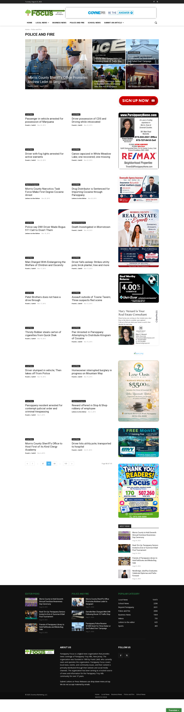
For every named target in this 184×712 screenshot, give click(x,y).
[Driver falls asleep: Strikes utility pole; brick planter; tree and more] (92, 249)
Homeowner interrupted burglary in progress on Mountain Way (92, 372)
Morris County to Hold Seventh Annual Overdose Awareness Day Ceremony (144, 534)
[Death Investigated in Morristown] (92, 214)
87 (43, 464)
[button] (156, 23)
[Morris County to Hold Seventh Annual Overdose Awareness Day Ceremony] (124, 535)
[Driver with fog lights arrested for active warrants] (45, 140)
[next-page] (72, 464)
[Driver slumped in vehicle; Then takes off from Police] (45, 357)
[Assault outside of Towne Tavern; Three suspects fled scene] (92, 284)
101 (66, 464)
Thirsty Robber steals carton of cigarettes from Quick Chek (43, 334)
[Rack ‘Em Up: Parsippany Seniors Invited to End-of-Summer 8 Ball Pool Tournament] (124, 548)
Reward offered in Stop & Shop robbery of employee (89, 407)
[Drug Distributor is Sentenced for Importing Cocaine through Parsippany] (92, 175)
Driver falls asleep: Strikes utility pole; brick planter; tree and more (90, 263)
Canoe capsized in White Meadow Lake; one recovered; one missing (91, 155)
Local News (133, 83)
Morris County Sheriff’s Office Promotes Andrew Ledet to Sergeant (97, 601)
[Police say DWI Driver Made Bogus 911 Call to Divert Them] (45, 214)
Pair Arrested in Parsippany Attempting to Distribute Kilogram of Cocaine (91, 335)
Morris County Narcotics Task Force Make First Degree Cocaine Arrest (44, 192)
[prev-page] (27, 464)
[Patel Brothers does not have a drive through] (45, 284)
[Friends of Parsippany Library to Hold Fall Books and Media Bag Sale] (124, 561)
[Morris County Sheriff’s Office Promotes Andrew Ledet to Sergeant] (58, 64)
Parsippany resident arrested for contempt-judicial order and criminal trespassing (43, 408)
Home (27, 29)
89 (54, 464)
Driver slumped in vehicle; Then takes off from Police (43, 372)
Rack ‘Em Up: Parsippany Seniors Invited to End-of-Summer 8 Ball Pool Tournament (145, 547)
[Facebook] (153, 1)
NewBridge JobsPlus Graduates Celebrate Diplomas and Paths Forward (144, 573)
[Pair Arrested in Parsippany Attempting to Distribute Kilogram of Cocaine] (92, 319)
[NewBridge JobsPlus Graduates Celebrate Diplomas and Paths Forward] (124, 574)
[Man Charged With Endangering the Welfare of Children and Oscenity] (45, 249)
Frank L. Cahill (30, 125)
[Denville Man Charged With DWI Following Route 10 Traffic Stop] (108, 51)
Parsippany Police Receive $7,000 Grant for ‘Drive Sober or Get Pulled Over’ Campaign (98, 625)
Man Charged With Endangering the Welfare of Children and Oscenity (45, 263)
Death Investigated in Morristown (91, 226)
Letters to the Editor (32, 198)
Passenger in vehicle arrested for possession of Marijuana (44, 120)
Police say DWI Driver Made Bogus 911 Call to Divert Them (45, 228)
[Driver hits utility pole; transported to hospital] (92, 430)
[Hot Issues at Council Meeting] (142, 76)
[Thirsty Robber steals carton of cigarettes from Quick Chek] (45, 319)
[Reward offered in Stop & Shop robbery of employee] (92, 392)
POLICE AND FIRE (80, 593)
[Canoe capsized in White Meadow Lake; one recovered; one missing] (92, 140)
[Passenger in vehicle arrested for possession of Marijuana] (45, 105)
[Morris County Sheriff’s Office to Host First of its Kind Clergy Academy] (45, 430)
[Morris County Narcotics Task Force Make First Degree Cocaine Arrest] (45, 175)
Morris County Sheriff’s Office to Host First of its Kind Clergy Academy (43, 446)
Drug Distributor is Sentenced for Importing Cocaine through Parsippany (91, 192)
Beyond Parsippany (32, 184)
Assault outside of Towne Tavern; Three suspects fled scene (91, 299)
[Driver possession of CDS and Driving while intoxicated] (92, 105)
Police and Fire (34, 73)
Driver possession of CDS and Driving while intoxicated (89, 120)
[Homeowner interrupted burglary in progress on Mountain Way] (92, 357)
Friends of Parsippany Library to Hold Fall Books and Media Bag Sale (144, 560)
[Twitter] (157, 1)
